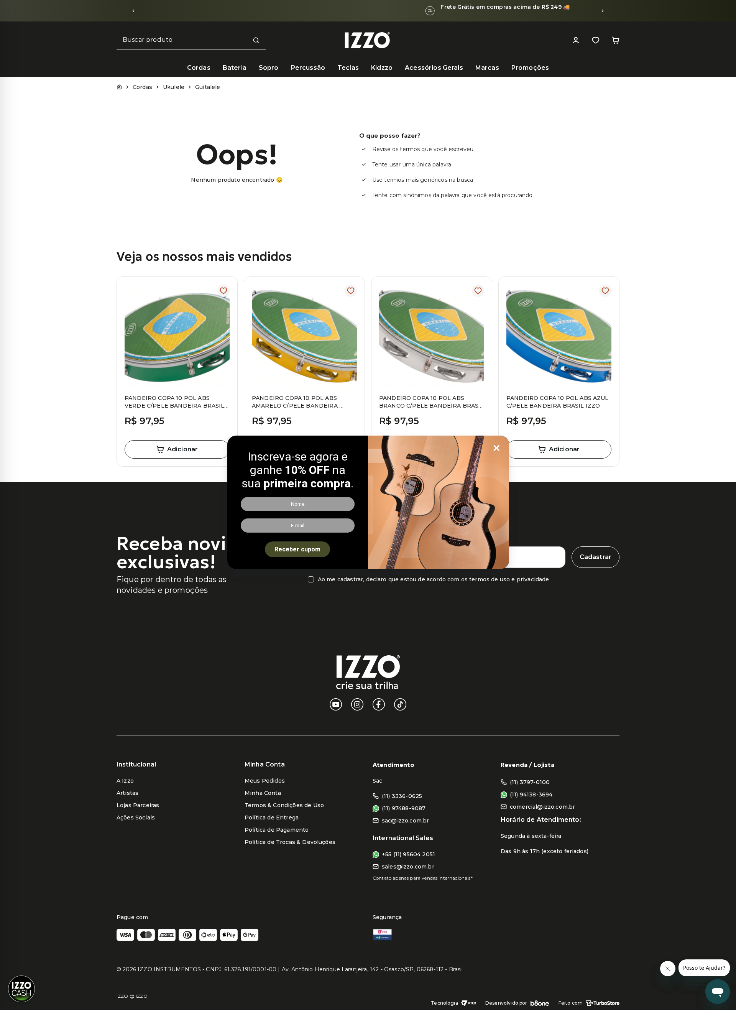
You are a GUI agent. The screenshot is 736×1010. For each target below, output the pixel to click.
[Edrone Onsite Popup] (368, 505)
